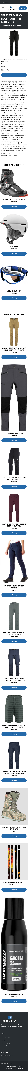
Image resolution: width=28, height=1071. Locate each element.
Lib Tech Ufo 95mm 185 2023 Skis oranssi (14, 882)
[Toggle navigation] (3, 8)
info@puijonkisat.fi (5, 2)
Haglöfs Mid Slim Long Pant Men (14, 433)
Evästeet (20, 1066)
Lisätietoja (14, 75)
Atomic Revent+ (14, 246)
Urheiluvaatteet (7, 25)
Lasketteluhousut (18, 25)
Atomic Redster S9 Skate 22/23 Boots (14, 199)
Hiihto (5, 1040)
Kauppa (23, 8)
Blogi (5, 1046)
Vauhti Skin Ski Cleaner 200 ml (14, 994)
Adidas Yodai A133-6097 (14, 291)
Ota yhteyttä (13, 1066)
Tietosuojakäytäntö (10, 1068)
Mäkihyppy (7, 1043)
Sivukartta (20, 1068)
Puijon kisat (7, 1037)
